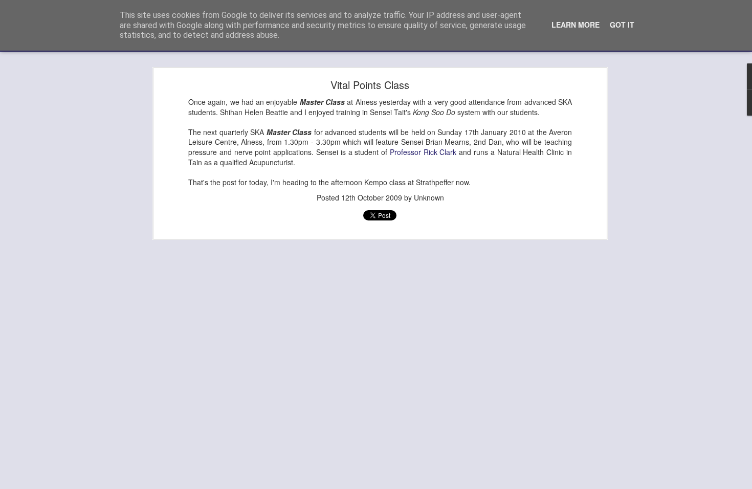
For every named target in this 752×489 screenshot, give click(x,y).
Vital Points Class (369, 84)
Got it (622, 24)
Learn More (575, 24)
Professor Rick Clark (423, 152)
